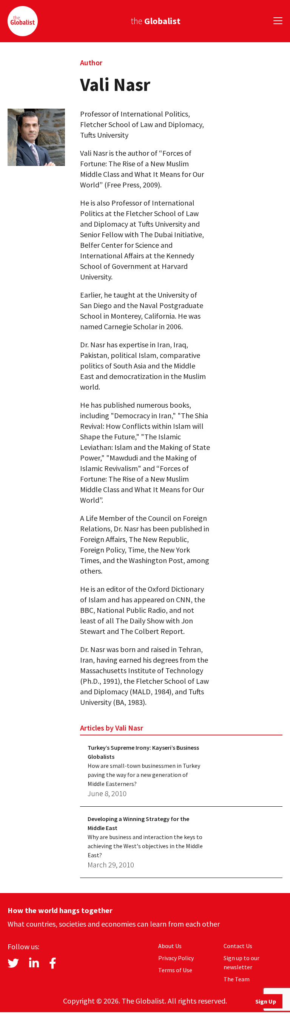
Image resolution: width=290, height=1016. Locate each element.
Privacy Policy (176, 958)
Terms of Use (175, 970)
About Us (170, 946)
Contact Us (238, 946)
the (155, 21)
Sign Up (265, 1001)
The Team (237, 979)
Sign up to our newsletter (241, 962)
